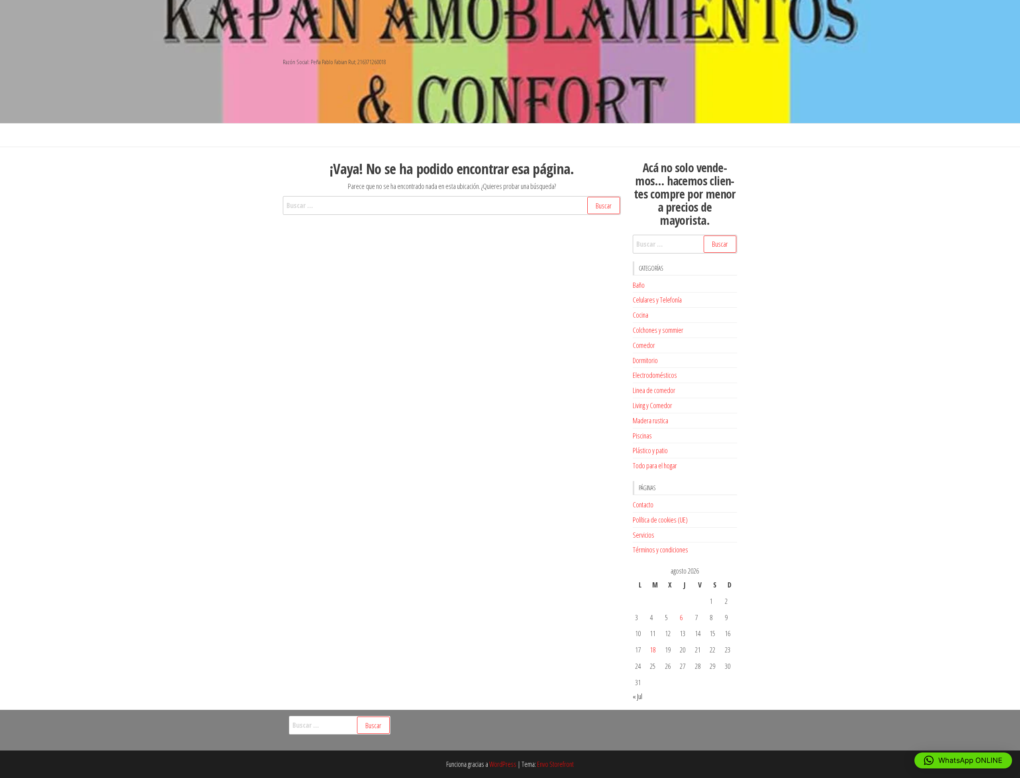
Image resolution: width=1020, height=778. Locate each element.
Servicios (643, 535)
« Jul (637, 696)
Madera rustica (650, 420)
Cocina (640, 315)
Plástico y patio (650, 450)
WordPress (502, 764)
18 (652, 649)
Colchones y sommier (658, 330)
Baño (639, 285)
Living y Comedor (652, 405)
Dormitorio (645, 360)
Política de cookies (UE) (660, 520)
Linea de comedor (654, 390)
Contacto (643, 504)
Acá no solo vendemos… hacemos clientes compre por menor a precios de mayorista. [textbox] (685, 194)
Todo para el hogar (655, 465)
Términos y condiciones (660, 549)
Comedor (644, 345)
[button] (963, 760)
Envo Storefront (555, 764)
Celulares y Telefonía (657, 300)
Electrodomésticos (655, 375)
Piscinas (642, 435)
